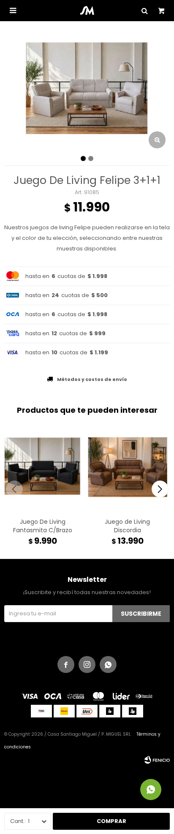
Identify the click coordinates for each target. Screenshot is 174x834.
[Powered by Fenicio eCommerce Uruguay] (157, 759)
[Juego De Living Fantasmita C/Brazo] (42, 468)
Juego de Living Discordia (127, 525)
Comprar (111, 821)
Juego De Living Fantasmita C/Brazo (42, 525)
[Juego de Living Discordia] (127, 468)
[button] (160, 489)
